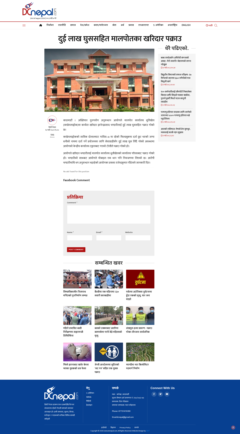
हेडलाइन (89, 405)
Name (70, 232)
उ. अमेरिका (158, 25)
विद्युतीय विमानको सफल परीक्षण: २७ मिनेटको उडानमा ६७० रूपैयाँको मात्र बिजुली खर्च (176, 78)
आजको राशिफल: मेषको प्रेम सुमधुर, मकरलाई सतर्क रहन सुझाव (175, 130)
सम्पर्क (136, 428)
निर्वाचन (50, 25)
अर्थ (122, 25)
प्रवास (131, 25)
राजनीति (62, 25)
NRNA (88, 397)
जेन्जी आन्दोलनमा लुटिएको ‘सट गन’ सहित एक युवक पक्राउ (107, 368)
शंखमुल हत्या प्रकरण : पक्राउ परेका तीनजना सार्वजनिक (139, 330)
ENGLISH (186, 25)
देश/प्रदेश (84, 25)
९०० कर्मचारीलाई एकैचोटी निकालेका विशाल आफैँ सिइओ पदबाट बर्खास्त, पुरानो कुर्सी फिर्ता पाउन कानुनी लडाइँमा (176, 97)
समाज (73, 25)
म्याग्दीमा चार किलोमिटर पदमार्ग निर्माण (137, 367)
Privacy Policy (125, 428)
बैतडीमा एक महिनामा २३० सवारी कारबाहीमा (107, 294)
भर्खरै (210, 25)
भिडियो (88, 401)
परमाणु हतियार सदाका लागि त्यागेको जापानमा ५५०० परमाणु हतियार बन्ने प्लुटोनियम (176, 115)
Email (99, 232)
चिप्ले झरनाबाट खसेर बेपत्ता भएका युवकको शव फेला (76, 367)
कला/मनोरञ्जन (101, 25)
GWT (148, 430)
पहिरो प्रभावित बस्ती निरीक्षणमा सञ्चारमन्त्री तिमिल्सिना (73, 332)
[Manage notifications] (233, 428)
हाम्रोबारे (104, 428)
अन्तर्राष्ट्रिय (172, 25)
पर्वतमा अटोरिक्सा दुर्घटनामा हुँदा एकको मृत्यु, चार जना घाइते (139, 295)
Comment (72, 202)
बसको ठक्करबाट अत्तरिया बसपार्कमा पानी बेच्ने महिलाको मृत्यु (108, 332)
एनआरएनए (143, 25)
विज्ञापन (113, 428)
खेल (114, 25)
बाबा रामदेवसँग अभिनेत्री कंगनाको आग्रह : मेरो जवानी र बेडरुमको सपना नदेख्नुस (176, 61)
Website (129, 232)
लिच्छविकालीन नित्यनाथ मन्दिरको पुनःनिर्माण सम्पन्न (75, 294)
